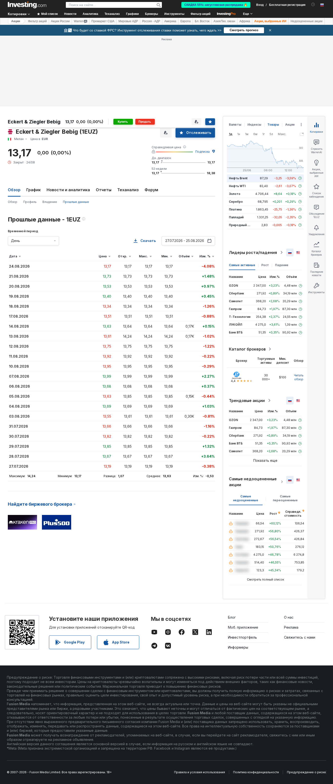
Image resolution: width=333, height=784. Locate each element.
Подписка (202, 151)
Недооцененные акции (307, 21)
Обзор (12, 202)
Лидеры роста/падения (253, 252)
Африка (244, 21)
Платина (235, 209)
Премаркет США (102, 21)
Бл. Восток (202, 21)
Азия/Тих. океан (224, 21)
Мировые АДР (128, 21)
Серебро (236, 201)
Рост (265, 265)
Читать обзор (299, 377)
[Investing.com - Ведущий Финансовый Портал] (27, 4)
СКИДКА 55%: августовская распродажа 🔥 (215, 5)
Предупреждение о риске (306, 772)
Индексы (254, 124)
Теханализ (128, 189)
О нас (289, 617)
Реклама (291, 627)
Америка (170, 21)
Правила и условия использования (199, 772)
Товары (273, 124)
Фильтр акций (200, 14)
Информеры (238, 647)
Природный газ (240, 225)
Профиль (30, 202)
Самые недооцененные (245, 498)
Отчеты (103, 189)
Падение (281, 265)
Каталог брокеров (247, 349)
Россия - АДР (151, 21)
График (33, 189)
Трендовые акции (247, 400)
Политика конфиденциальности (256, 772)
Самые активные (242, 265)
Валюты (235, 124)
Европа (185, 21)
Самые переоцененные (285, 498)
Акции (15, 21)
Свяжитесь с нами (299, 637)
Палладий (236, 217)
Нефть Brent (238, 178)
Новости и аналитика (68, 189)
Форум (151, 189)
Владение (49, 202)
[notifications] (313, 4)
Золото (234, 194)
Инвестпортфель (242, 637)
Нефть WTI (237, 186)
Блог (232, 617)
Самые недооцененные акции (253, 481)
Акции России (60, 21)
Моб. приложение (243, 627)
